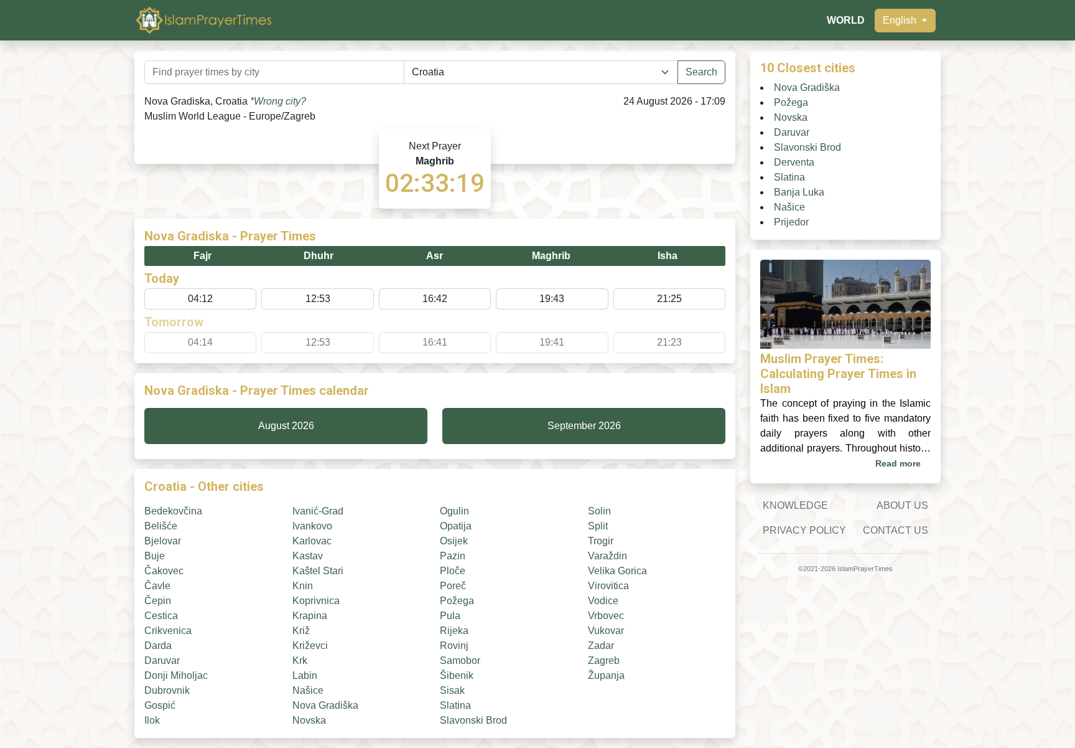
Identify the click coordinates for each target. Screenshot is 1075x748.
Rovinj (454, 645)
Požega (457, 600)
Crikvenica (168, 630)
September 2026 (584, 425)
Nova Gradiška (325, 705)
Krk (299, 660)
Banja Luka (799, 192)
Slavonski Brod (473, 720)
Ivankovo (312, 526)
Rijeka (454, 630)
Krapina (309, 615)
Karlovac (312, 541)
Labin (304, 675)
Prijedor (791, 222)
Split (598, 526)
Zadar (601, 645)
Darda (158, 645)
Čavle (157, 585)
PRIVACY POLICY (804, 530)
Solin (599, 511)
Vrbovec (606, 615)
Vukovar (606, 630)
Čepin (157, 600)
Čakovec (164, 571)
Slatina (455, 705)
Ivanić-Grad (317, 511)
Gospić (159, 705)
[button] (905, 20)
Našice (307, 690)
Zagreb (604, 660)
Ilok (152, 720)
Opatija (456, 526)
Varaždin (607, 556)
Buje (154, 556)
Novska (309, 720)
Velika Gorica (617, 571)
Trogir (600, 541)
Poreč (453, 585)
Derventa (794, 162)
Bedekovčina (173, 511)
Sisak (452, 690)
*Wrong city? (278, 101)
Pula (450, 615)
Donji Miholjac (176, 675)
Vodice (603, 600)
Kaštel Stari (317, 571)
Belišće (160, 526)
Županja (606, 675)
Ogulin (454, 511)
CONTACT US (895, 530)
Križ (301, 630)
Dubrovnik (167, 690)
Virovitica (608, 585)
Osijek (454, 541)
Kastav (307, 556)
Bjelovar (162, 541)
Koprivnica (316, 600)
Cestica (161, 615)
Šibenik (456, 675)
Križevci (310, 645)
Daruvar (162, 660)
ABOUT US (902, 505)
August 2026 (286, 425)
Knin (302, 585)
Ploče (452, 571)
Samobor (460, 660)
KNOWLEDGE (795, 505)
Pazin (452, 556)
